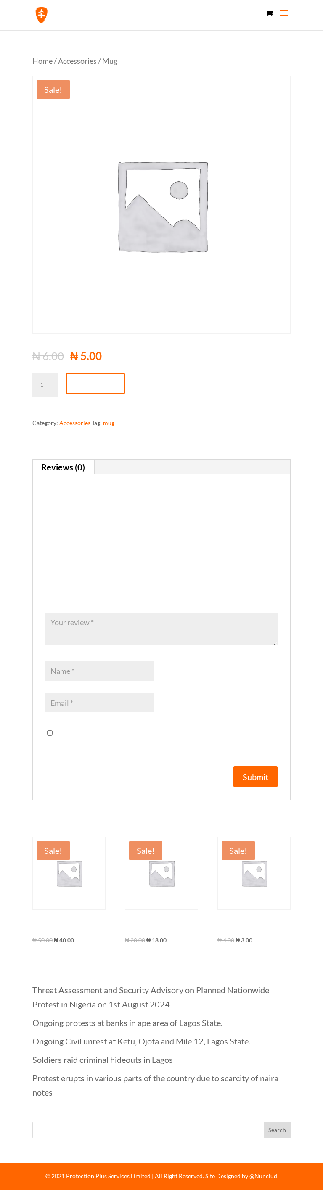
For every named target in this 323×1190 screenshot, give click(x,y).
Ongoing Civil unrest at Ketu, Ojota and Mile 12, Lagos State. (141, 1041)
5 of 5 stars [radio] (90, 599)
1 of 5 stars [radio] (49, 599)
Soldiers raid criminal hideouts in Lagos (102, 1059)
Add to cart (95, 383)
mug (108, 422)
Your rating (68, 588)
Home (42, 60)
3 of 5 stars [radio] (70, 599)
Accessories (77, 60)
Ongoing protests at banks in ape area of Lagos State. (127, 1023)
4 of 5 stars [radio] (80, 599)
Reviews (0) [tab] (63, 467)
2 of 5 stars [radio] (60, 599)
